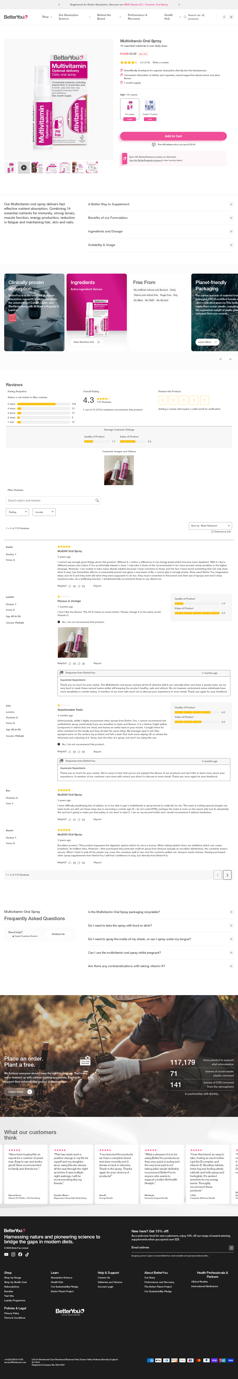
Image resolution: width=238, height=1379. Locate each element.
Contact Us (58, 933)
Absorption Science (61, 1277)
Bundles (8, 1291)
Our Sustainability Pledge (64, 1286)
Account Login (105, 1286)
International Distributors (204, 1286)
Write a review (161, 62)
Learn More (204, 342)
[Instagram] (13, 1254)
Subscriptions (11, 1286)
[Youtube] (6, 1254)
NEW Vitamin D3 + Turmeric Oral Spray (146, 4)
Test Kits (9, 1295)
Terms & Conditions (14, 1317)
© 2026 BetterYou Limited (16, 1248)
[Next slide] (179, 4)
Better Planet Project (62, 1291)
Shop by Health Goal (15, 1282)
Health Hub (57, 1282)
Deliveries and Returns (110, 1282)
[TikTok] (27, 1254)
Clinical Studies (199, 1281)
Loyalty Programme (14, 1300)
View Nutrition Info (84, 342)
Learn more (16, 1092)
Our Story (149, 1277)
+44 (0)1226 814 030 (13, 1359)
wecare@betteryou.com (15, 1362)
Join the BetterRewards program (145, 160)
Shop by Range (12, 1277)
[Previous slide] (59, 4)
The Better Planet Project (158, 1286)
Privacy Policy (11, 1313)
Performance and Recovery (159, 1282)
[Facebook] (20, 1254)
